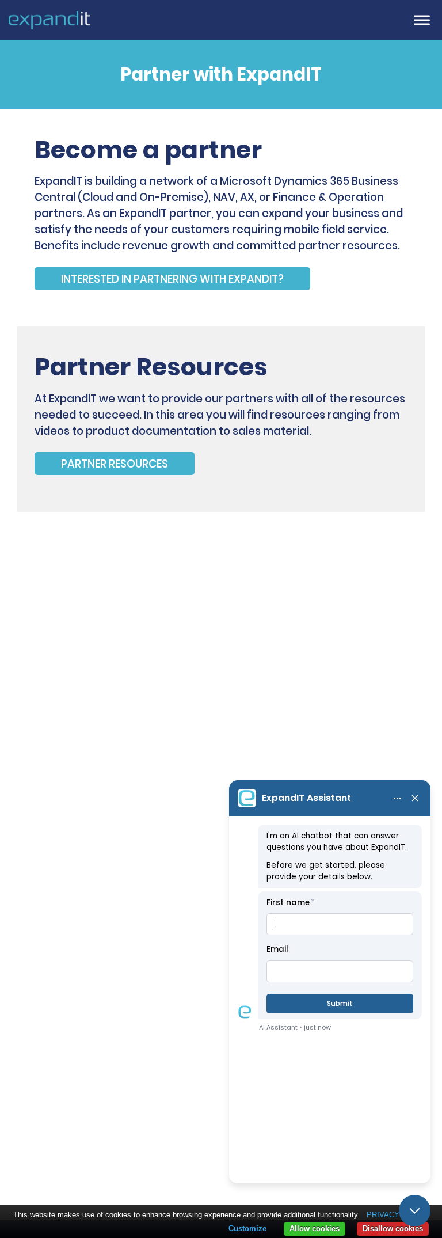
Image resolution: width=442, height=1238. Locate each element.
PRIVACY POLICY (398, 1214)
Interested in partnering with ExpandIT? (172, 278)
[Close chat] (414, 1210)
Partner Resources (114, 464)
